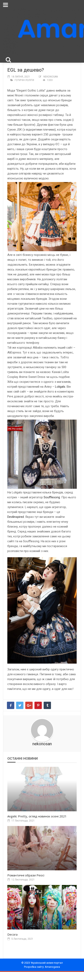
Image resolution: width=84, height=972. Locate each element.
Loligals (60, 386)
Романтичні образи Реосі (25, 875)
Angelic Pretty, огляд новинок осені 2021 (37, 816)
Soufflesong (52, 497)
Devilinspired (15, 517)
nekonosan (50, 76)
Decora (12, 934)
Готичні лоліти (24, 80)
